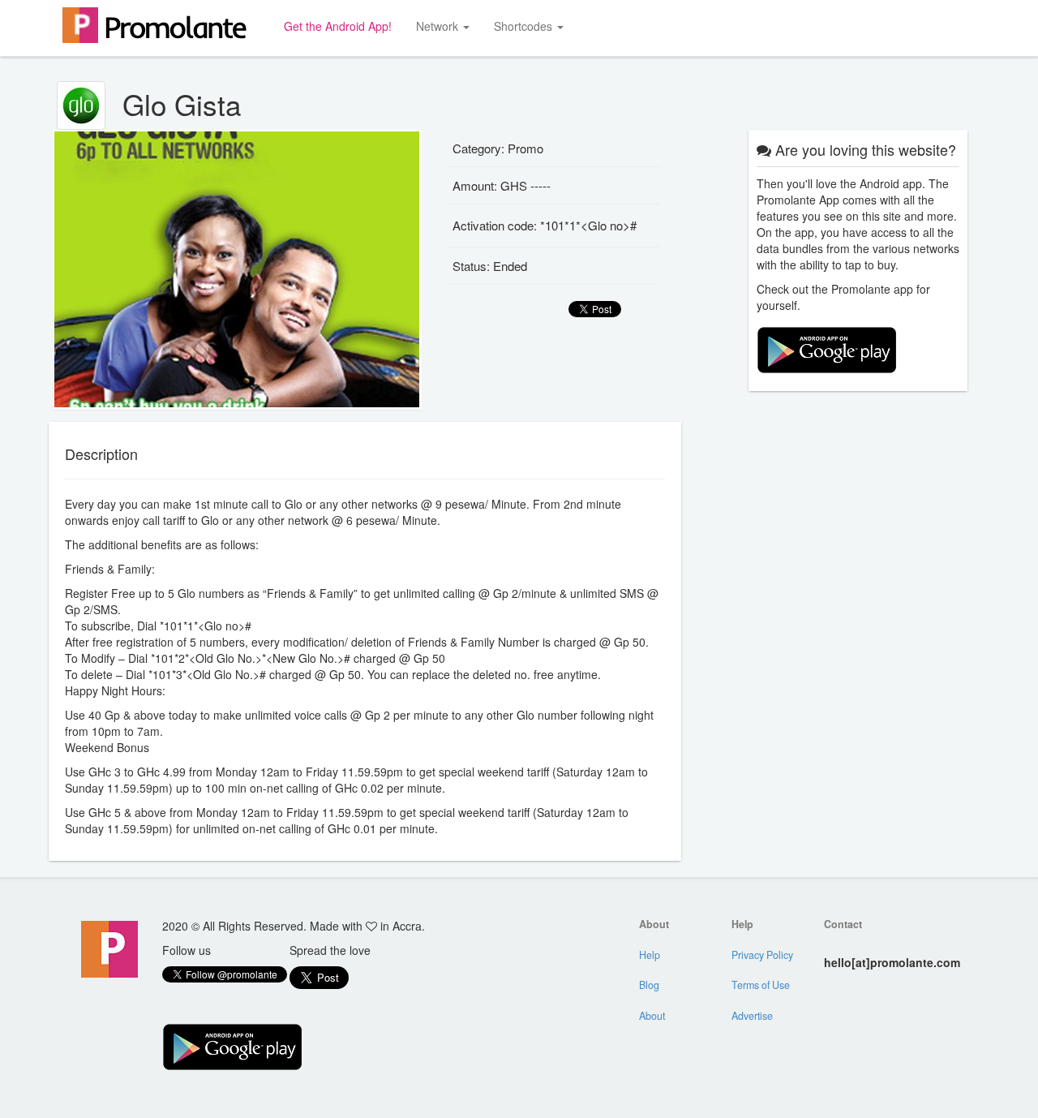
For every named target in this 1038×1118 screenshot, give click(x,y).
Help (649, 955)
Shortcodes (524, 26)
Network (438, 26)
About (652, 1015)
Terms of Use (760, 985)
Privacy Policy (762, 955)
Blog (649, 985)
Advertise (752, 1015)
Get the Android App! (338, 26)
